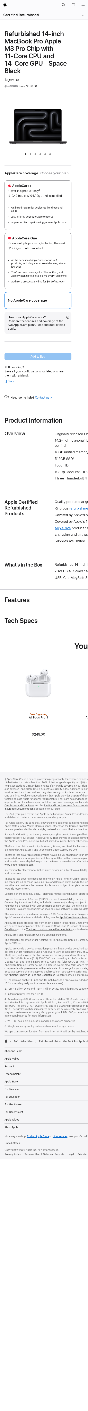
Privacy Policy (13, 1154)
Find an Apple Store (38, 1136)
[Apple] (6, 1041)
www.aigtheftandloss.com (19, 864)
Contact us (43, 397)
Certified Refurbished (21, 15)
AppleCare (63, 528)
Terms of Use (32, 1154)
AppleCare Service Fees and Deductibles (32, 975)
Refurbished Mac (23, 1041)
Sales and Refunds (53, 1154)
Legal (71, 1154)
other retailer (60, 1136)
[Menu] (83, 5)
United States (12, 1143)
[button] (63, 5)
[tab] (25, 154)
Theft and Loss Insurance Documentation (49, 929)
